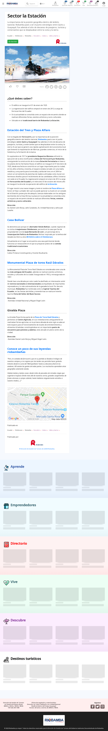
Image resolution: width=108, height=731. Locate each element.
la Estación (52, 184)
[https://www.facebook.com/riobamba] (93, 707)
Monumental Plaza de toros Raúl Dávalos (35, 262)
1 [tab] (35, 81)
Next (67, 64)
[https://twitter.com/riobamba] (98, 707)
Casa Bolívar (15, 220)
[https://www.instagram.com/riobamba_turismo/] (103, 707)
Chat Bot (13, 42)
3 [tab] (38, 81)
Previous (7, 64)
